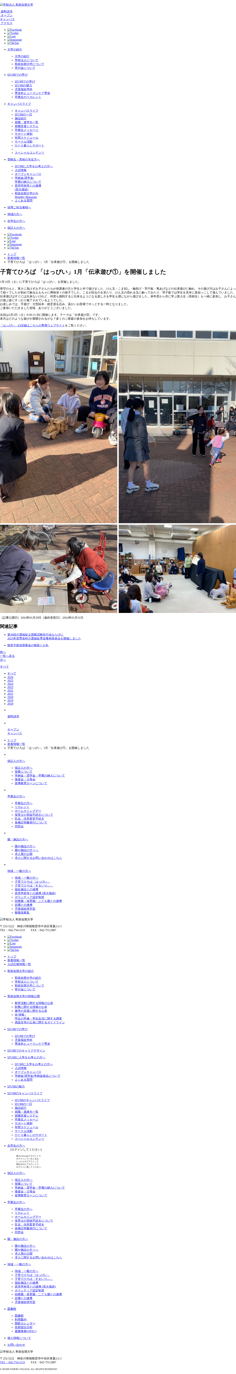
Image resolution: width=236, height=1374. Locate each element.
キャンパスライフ (19, 103)
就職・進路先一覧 (26, 1111)
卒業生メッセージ (26, 130)
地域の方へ (14, 214)
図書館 (11, 1308)
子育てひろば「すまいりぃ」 (34, 885)
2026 (10, 677)
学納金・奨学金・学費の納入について (40, 775)
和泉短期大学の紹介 (20, 971)
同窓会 (19, 826)
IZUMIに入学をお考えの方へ (34, 166)
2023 (10, 687)
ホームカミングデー (28, 810)
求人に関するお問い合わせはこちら (38, 857)
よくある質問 (23, 200)
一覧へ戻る (7, 656)
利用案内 (21, 1319)
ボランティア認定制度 (29, 897)
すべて (4, 666)
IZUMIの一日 (23, 114)
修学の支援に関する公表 (31, 1010)
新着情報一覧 (16, 258)
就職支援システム (26, 126)
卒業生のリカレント (28, 97)
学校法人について (26, 60)
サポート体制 (23, 133)
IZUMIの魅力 (23, 85)
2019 (10, 700)
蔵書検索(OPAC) (25, 1331)
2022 (10, 690)
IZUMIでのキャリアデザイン (26, 1050)
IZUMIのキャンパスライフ (24, 1093)
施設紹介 (21, 118)
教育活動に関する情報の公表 (34, 1003)
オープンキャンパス (28, 174)
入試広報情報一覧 (19, 964)
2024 (10, 683)
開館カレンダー (25, 1323)
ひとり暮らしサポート (29, 145)
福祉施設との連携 (26, 889)
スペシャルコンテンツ (29, 152)
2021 (10, 693)
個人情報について (19, 1338)
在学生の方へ (16, 221)
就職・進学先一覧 (26, 122)
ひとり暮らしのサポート (31, 1135)
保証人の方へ (16, 227)
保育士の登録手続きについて (34, 814)
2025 (10, 680)
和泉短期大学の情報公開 (23, 996)
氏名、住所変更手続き (29, 818)
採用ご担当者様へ (19, 207)
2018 (10, 703)
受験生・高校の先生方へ (23, 159)
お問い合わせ (16, 1344)
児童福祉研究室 (25, 908)
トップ (11, 254)
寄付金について (25, 67)
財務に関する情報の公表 (31, 1006)
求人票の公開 (23, 854)
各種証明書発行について (31, 822)
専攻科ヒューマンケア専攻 (32, 93)
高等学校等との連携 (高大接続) (35, 893)
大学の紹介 (14, 49)
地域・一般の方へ (19, 871)
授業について (23, 771)
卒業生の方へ (16, 796)
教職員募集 (22, 912)
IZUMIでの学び (17, 74)
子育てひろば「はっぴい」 (32, 881)
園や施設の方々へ (26, 850)
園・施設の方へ (17, 839)
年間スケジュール (26, 137)
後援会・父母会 (25, 779)
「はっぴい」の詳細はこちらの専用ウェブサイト (32, 325)
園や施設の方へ (25, 846)
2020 (10, 697)
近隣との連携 (23, 904)
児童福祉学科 (23, 89)
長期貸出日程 (23, 1327)
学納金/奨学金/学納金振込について (37, 1075)
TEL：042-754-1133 (12, 1362)
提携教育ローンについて (31, 783)
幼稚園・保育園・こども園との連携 (38, 901)
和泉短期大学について (29, 64)
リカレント (22, 807)
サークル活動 (23, 141)
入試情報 (21, 170)
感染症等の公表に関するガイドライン (40, 1022)
